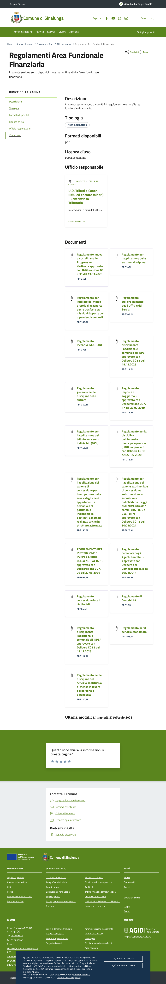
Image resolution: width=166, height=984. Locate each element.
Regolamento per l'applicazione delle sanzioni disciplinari (134, 258)
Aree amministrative (17, 882)
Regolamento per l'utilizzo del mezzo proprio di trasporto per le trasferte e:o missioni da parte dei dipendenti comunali (90, 307)
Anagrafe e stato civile (56, 882)
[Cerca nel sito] (152, 18)
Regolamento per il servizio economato (134, 630)
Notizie (127, 877)
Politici (10, 892)
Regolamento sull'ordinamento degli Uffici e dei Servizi (133, 304)
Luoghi (127, 906)
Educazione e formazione (58, 892)
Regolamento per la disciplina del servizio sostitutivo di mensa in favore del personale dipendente (89, 685)
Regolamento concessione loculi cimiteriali (88, 600)
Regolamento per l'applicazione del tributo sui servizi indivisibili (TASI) (88, 437)
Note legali (90, 938)
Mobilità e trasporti (94, 877)
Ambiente (89, 887)
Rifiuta (126, 958)
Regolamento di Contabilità (132, 598)
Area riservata (91, 948)
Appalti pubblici (53, 896)
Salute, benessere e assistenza (61, 901)
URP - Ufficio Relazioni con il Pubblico (102, 901)
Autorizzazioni (52, 887)
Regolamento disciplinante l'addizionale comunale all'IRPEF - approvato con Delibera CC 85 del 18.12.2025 (135, 353)
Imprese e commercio (95, 906)
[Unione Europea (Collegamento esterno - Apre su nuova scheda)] (21, 857)
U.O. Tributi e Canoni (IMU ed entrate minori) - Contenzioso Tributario (85, 196)
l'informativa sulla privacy (69, 977)
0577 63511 (17, 935)
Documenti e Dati (45, 44)
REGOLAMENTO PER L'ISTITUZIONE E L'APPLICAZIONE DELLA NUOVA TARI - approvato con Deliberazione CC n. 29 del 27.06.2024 (90, 561)
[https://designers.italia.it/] (141, 930)
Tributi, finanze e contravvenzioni (100, 892)
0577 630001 (17, 940)
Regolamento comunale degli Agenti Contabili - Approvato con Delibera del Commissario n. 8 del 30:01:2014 (135, 561)
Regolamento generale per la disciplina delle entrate (86, 394)
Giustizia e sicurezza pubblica (98, 882)
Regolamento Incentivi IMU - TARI (89, 343)
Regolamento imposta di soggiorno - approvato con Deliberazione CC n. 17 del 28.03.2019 (134, 398)
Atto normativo (64, 44)
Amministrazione (25, 44)
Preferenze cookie (81, 974)
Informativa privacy (94, 933)
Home (10, 44)
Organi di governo (15, 877)
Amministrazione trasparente (99, 929)
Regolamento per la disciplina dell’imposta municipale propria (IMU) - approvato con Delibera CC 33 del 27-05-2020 (134, 443)
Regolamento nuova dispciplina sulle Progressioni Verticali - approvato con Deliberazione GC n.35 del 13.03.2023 (90, 264)
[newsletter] (125, 18)
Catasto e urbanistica (56, 877)
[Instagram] (118, 18)
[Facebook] (105, 18)
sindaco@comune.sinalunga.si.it (22, 948)
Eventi (127, 911)
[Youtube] (112, 18)
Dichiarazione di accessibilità (98, 943)
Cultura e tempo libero (95, 896)
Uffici (9, 887)
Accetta (126, 965)
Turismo (50, 906)
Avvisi (127, 887)
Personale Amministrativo (19, 896)
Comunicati (129, 882)
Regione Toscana (18, 4)
